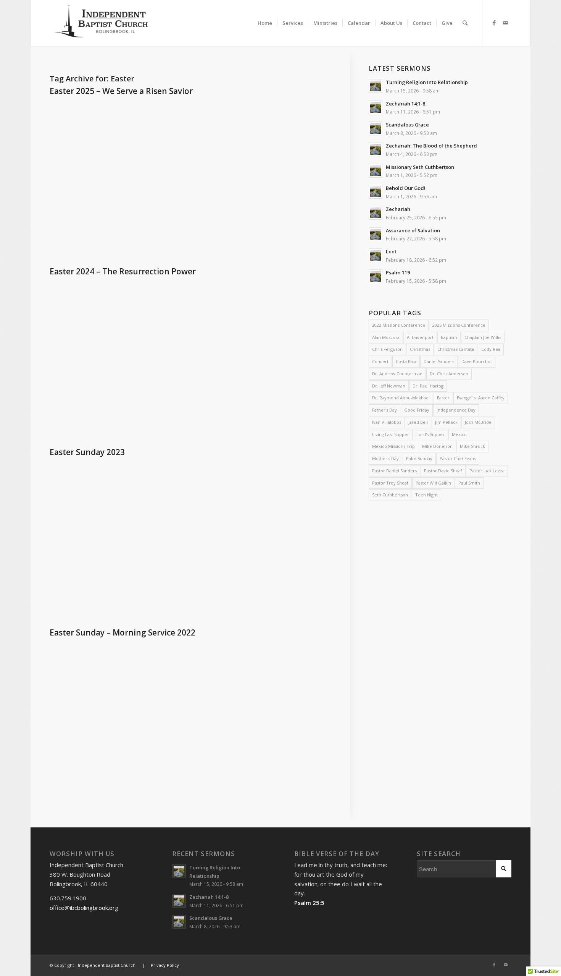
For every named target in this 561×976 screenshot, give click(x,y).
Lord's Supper (430, 434)
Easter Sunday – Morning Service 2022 (122, 632)
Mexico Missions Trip (393, 446)
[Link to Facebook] (494, 22)
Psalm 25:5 (309, 902)
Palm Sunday (419, 458)
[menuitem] (265, 16)
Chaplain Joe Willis (482, 337)
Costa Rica (406, 361)
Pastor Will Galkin (433, 483)
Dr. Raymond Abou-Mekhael (401, 397)
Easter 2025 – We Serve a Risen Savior (121, 91)
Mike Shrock (472, 446)
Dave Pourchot (476, 361)
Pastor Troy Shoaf (390, 483)
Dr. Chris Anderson (449, 373)
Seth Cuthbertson (390, 495)
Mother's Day (385, 458)
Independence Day (456, 410)
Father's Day (384, 410)
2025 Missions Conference (458, 325)
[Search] (465, 23)
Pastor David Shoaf (443, 470)
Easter (443, 397)
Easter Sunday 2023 (87, 452)
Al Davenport (420, 337)
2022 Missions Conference (398, 325)
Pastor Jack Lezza (487, 470)
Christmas (420, 349)
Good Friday (416, 410)
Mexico (459, 434)
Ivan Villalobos (386, 422)
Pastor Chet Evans (458, 458)
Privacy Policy (165, 965)
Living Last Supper (390, 434)
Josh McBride (478, 422)
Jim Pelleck (446, 422)
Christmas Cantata (455, 349)
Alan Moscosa (386, 337)
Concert (380, 361)
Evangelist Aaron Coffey (481, 397)
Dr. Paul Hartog (428, 386)
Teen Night (426, 495)
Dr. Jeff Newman (388, 386)
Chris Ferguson (387, 349)
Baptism (449, 337)
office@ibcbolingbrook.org (84, 907)
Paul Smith (469, 483)
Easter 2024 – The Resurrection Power (123, 271)
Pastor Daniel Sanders (394, 470)
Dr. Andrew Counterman (397, 373)
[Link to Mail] (505, 22)
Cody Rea (490, 349)
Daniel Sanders (439, 361)
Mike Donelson (437, 446)
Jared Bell (418, 422)
